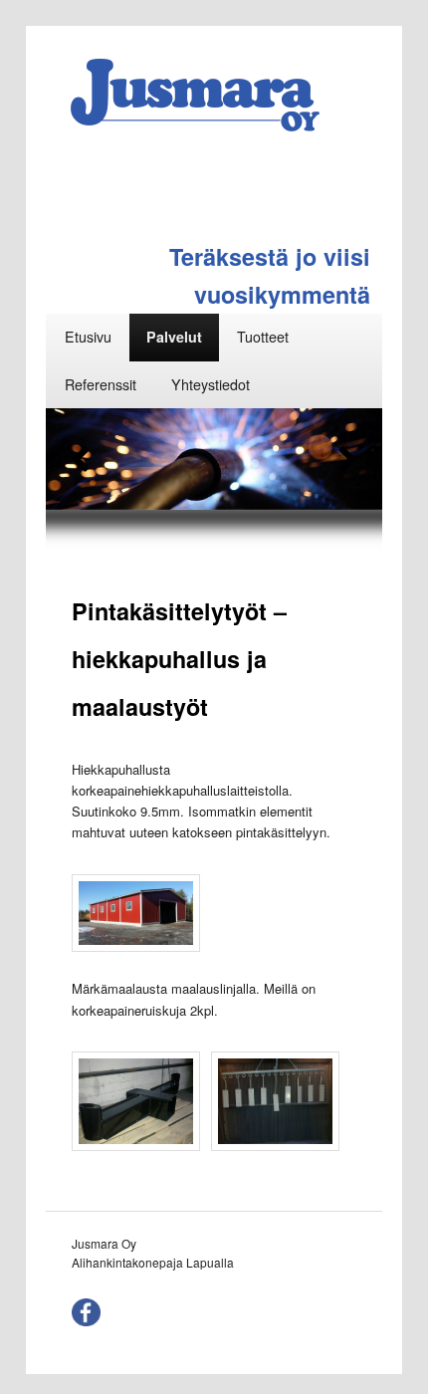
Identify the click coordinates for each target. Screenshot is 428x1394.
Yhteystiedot (210, 384)
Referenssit (100, 384)
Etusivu (88, 337)
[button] (80, 459)
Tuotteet (263, 337)
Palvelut (174, 337)
